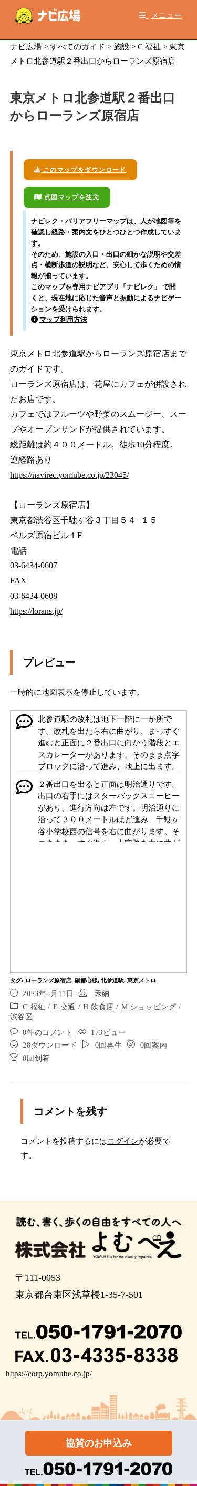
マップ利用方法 (63, 319)
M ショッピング (149, 1007)
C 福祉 (34, 1007)
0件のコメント (47, 1033)
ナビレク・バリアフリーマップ (79, 221)
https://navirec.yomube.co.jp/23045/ (69, 474)
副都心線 (86, 980)
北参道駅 (112, 980)
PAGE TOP (182, 1432)
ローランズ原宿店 (48, 980)
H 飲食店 (98, 1007)
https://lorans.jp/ (36, 611)
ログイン (123, 1141)
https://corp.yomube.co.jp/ (49, 1373)
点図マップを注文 (71, 197)
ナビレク (140, 287)
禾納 (102, 994)
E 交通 (64, 1007)
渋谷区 (21, 1017)
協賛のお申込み (99, 1443)
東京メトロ (141, 980)
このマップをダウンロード (84, 169)
